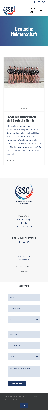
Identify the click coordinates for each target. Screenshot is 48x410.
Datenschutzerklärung (24, 266)
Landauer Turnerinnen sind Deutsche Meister (21, 118)
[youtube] (39, 2)
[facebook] (35, 2)
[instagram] (43, 2)
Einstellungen (39, 396)
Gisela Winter (24, 216)
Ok (24, 406)
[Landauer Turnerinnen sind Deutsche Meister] (24, 72)
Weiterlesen (10, 160)
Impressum (24, 272)
